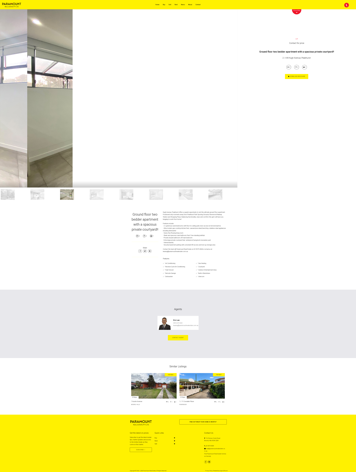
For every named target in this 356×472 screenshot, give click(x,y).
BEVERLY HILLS (135, 404)
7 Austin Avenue (136, 401)
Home (157, 4)
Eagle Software (224, 470)
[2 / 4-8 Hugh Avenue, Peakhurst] (118, 98)
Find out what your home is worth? (203, 422)
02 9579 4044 (210, 446)
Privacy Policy (208, 470)
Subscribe (140, 449)
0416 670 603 (177, 323)
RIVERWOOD (183, 404)
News (183, 4)
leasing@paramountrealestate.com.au (185, 325)
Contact (198, 4)
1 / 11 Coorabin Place (186, 401)
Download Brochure (297, 76)
